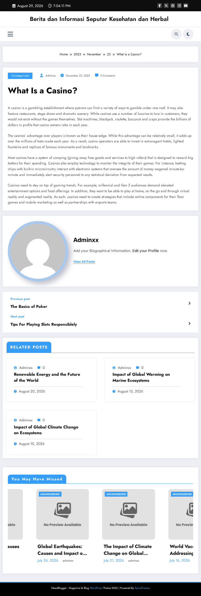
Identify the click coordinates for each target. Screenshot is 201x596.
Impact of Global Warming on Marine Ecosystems (141, 377)
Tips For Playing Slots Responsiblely (43, 324)
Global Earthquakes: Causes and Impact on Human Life (41, 549)
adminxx (50, 76)
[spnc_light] (188, 34)
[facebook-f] (159, 5)
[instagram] (179, 5)
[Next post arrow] (189, 323)
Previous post (20, 299)
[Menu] (10, 34)
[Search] (176, 34)
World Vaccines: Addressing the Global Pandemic (174, 549)
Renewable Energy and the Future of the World (47, 377)
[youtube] (185, 5)
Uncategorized (20, 76)
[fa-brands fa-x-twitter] (166, 5)
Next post (17, 316)
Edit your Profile (145, 251)
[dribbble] (172, 5)
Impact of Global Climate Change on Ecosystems (46, 430)
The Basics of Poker (28, 306)
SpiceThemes (142, 588)
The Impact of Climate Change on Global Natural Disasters (108, 549)
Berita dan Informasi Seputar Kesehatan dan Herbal (99, 19)
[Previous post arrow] (189, 303)
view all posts (84, 262)
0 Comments (107, 76)
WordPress (96, 588)
